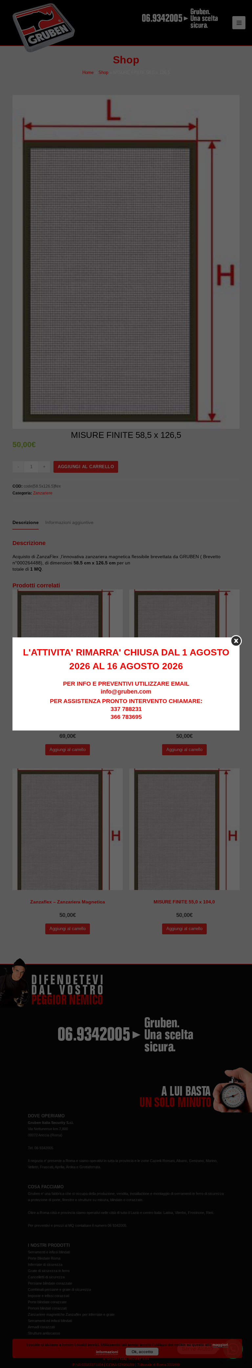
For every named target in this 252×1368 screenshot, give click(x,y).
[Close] (236, 641)
